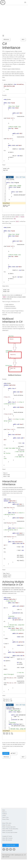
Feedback (4, 813)
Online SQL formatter (7, 840)
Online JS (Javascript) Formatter (9, 832)
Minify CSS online (6, 825)
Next (23, 39)
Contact (4, 815)
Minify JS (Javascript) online (8, 826)
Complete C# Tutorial (7, 836)
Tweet (14, 753)
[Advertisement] (14, 19)
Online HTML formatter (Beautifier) (10, 828)
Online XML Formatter (7, 838)
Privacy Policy (5, 819)
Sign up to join (10, 845)
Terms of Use (5, 817)
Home (3, 810)
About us (4, 811)
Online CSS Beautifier (7, 830)
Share (6, 753)
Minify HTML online (6, 823)
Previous (6, 39)
